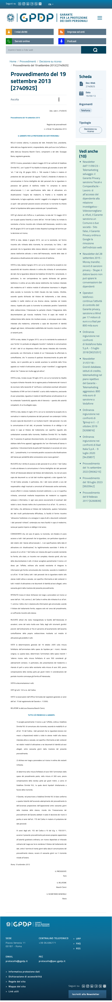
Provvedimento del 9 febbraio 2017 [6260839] (92, 497)
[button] (59, 100)
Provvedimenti (28, 61)
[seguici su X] (36, 3)
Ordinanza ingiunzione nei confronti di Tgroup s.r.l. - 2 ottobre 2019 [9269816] (91, 420)
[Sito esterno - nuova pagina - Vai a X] (100, 986)
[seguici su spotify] (40, 3)
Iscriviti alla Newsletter (85, 994)
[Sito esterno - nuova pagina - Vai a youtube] (91, 986)
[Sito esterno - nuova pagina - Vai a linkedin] (83, 986)
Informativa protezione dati (24, 971)
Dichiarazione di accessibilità (25, 976)
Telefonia (85, 110)
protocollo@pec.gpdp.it (52, 961)
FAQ (78, 943)
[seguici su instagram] (23, 3)
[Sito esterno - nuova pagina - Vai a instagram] (87, 986)
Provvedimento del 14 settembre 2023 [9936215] (92, 468)
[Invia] (93, 50)
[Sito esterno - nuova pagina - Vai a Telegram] (96, 986)
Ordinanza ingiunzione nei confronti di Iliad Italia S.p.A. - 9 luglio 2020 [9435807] (92, 447)
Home (13, 61)
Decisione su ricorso (50, 61)
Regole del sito (17, 981)
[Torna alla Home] (47, 17)
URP (78, 938)
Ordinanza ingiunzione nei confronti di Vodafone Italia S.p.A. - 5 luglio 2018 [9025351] (92, 342)
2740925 (90, 86)
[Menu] (99, 18)
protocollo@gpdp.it (17, 961)
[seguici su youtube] (27, 3)
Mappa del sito (17, 986)
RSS (78, 948)
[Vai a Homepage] (28, 927)
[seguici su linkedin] (19, 3)
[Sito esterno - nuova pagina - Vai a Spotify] (104, 986)
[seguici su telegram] (31, 3)
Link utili (14, 991)
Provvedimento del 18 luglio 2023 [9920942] (93, 482)
